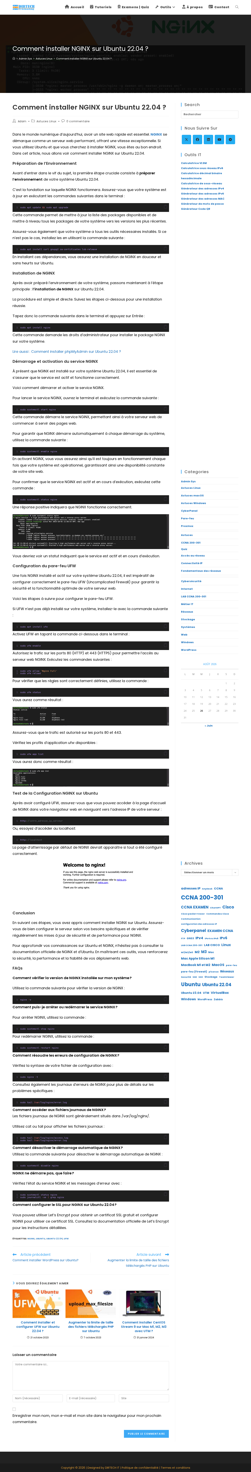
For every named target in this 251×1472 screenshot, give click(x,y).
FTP (183, 938)
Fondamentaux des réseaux (201, 571)
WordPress (188, 650)
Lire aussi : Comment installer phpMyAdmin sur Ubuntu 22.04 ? (67, 351)
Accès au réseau (193, 555)
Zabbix (218, 999)
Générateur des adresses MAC (202, 199)
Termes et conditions (175, 1468)
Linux (226, 945)
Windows (187, 642)
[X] (186, 139)
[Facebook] (197, 139)
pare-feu (231, 965)
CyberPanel (189, 511)
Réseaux (187, 612)
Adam (22, 121)
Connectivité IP (192, 563)
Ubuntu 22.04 (54, 1238)
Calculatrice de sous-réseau (201, 183)
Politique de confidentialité (140, 1468)
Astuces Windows (193, 503)
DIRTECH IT (112, 1468)
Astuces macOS (192, 495)
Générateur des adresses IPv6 (202, 193)
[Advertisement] (209, 278)
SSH (200, 977)
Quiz (184, 549)
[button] (165, 207)
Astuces (187, 535)
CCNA (218, 888)
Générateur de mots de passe (202, 204)
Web (184, 635)
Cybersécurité (191, 581)
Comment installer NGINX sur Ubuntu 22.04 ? (84, 58)
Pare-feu (187, 518)
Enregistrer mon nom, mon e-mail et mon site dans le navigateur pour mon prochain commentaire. (87, 1418)
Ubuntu (40, 1238)
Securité (186, 977)
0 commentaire (78, 121)
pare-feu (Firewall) (194, 971)
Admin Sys (188, 481)
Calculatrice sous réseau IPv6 (202, 168)
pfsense (214, 971)
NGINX (156, 134)
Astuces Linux (46, 121)
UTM (206, 993)
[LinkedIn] (208, 139)
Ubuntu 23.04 (191, 993)
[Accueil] (14, 58)
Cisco (228, 907)
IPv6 (223, 938)
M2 (197, 952)
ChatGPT (215, 907)
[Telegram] (230, 139)
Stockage (188, 619)
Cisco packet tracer (193, 913)
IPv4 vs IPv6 (211, 938)
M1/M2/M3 (187, 952)
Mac (211, 952)
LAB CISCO (212, 945)
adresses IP (190, 888)
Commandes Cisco (217, 913)
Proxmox (187, 526)
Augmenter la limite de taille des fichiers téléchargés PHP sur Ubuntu (91, 1326)
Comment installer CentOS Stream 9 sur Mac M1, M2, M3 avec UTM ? (143, 1326)
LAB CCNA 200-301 (193, 596)
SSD (195, 977)
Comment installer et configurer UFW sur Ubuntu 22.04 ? (37, 1326)
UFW (66, 1238)
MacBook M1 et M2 (195, 965)
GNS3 (190, 938)
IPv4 (199, 938)
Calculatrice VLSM (194, 163)
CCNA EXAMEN (194, 907)
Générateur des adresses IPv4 (202, 188)
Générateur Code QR (195, 209)
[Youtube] (219, 139)
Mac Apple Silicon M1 (198, 958)
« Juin (209, 725)
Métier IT (187, 604)
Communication (191, 918)
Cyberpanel (193, 930)
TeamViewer (226, 977)
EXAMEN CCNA (220, 930)
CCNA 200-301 (190, 543)
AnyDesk (207, 888)
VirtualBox (220, 992)
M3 (204, 951)
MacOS (218, 964)
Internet (187, 589)
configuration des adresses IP (199, 924)
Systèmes (188, 627)
